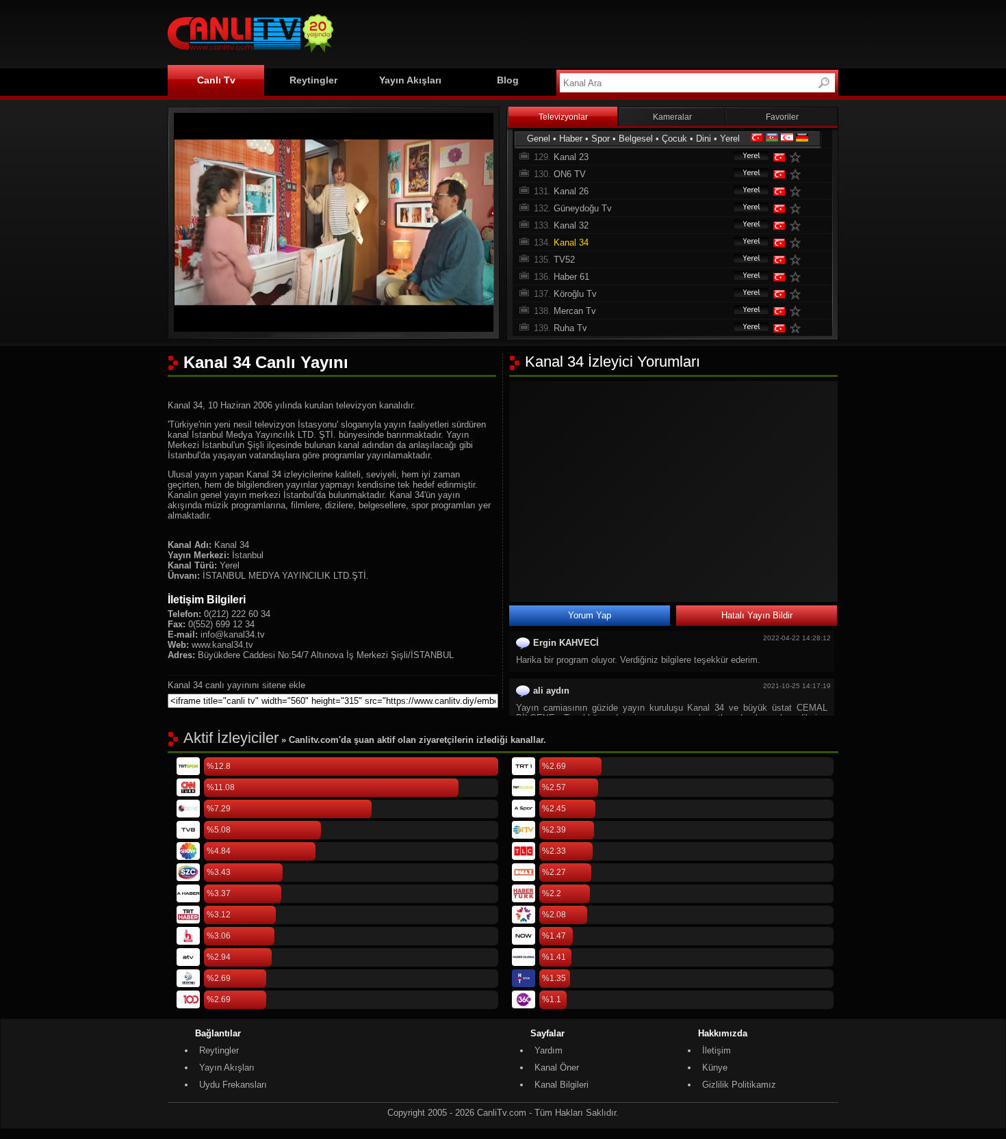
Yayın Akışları (410, 80)
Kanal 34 (571, 242)
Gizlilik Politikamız (739, 1084)
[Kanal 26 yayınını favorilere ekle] (798, 191)
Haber (570, 138)
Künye (714, 1067)
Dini (703, 138)
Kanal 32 (571, 225)
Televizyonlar (563, 117)
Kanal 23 (571, 157)
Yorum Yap (589, 615)
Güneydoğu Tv (583, 208)
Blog (508, 80)
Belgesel (636, 138)
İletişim (716, 1050)
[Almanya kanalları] (802, 138)
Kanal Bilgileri (561, 1084)
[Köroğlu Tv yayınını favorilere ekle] (798, 293)
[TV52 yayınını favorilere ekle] (798, 259)
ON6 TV (570, 174)
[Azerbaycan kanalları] (772, 138)
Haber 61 (571, 277)
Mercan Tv (575, 311)
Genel (538, 138)
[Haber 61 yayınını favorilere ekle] (798, 276)
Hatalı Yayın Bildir (756, 615)
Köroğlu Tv (575, 294)
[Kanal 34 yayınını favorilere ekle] (798, 242)
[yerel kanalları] (745, 157)
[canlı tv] (250, 54)
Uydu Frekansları (233, 1084)
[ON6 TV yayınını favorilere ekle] (798, 174)
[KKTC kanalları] (787, 138)
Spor (600, 138)
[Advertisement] (589, 32)
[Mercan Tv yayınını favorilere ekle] (798, 310)
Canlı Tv (216, 80)
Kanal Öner (556, 1067)
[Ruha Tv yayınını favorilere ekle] (798, 328)
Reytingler (313, 80)
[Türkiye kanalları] (757, 138)
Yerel (730, 138)
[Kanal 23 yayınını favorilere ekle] (798, 157)
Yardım (548, 1050)
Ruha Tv (570, 328)
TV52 (564, 259)
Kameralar (672, 117)
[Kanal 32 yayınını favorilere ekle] (798, 225)
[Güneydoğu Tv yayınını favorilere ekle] (798, 208)
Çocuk (674, 138)
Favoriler (782, 117)
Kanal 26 (571, 191)
